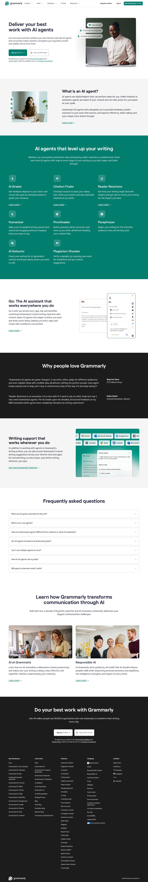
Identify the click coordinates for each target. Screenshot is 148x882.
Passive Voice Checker (68, 864)
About (89, 767)
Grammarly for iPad (15, 812)
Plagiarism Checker (67, 766)
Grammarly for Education (43, 779)
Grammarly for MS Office (17, 797)
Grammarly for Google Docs (18, 801)
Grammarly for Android (16, 816)
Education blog (40, 808)
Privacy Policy (13, 61)
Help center (117, 763)
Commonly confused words (44, 816)
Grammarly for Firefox (16, 790)
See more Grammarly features (23, 467)
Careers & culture (93, 778)
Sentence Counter (67, 817)
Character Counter (67, 810)
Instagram (118, 774)
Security (90, 812)
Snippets (64, 825)
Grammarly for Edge (15, 794)
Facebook (118, 770)
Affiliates (90, 785)
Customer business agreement (93, 804)
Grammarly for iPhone (16, 808)
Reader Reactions (67, 846)
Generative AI (39, 790)
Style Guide (64, 821)
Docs (10, 763)
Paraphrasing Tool (67, 788)
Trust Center (91, 792)
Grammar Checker (67, 763)
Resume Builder (66, 850)
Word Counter (66, 806)
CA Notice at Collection (45, 61)
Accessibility (91, 816)
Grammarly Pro (40, 766)
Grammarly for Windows (17, 770)
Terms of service (92, 799)
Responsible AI (92, 774)
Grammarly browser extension (15, 778)
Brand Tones (65, 832)
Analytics (64, 828)
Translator (64, 792)
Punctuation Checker (68, 861)
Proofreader (65, 868)
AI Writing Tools (66, 799)
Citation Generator (67, 781)
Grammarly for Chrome (16, 783)
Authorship (64, 835)
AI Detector (65, 774)
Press (89, 781)
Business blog (39, 812)
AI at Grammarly (40, 787)
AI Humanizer (65, 777)
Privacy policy (91, 796)
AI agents (64, 770)
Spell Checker (65, 854)
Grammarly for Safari (16, 787)
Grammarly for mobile (16, 805)
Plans (36, 763)
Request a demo (106, 3)
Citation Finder (66, 839)
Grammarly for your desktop (18, 766)
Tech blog (38, 805)
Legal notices (91, 819)
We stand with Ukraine (94, 770)
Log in (118, 3)
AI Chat (63, 795)
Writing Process (40, 797)
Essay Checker (66, 785)
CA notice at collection (94, 808)
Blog (36, 801)
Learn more (67, 122)
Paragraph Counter (67, 814)
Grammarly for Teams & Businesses (43, 771)
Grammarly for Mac (15, 774)
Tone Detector (66, 803)
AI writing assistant (41, 794)
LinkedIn (118, 781)
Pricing (63, 3)
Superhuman (94, 763)
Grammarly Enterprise (42, 776)
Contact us (116, 766)
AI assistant (38, 783)
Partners (90, 788)
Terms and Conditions (36, 59)
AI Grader (64, 843)
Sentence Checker (67, 857)
